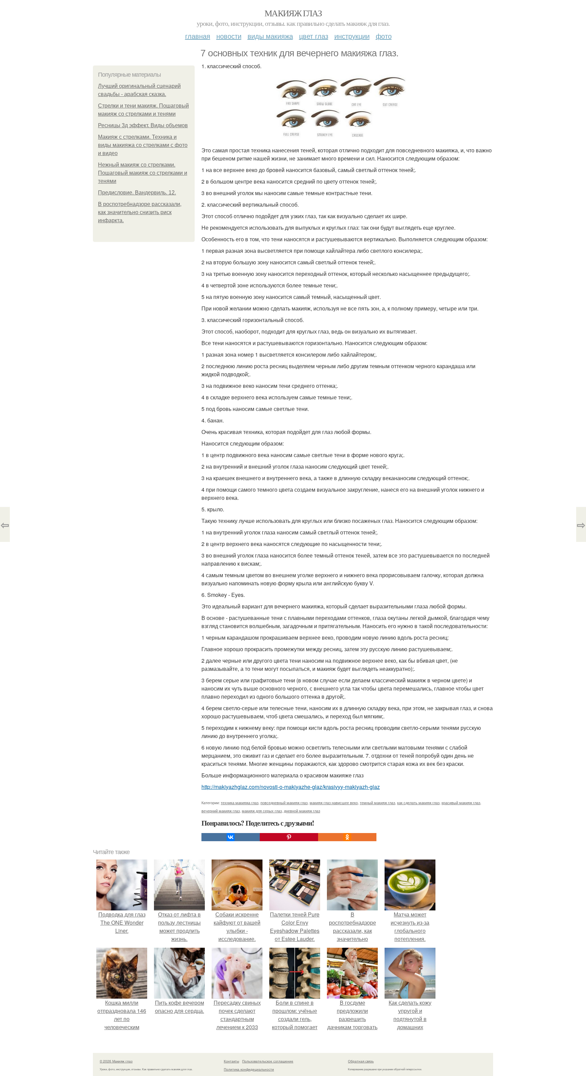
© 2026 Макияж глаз (116, 1061)
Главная (197, 36)
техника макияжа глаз (239, 802)
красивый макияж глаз (461, 802)
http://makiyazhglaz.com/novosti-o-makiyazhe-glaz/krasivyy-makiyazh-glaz (290, 787)
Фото (384, 36)
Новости (228, 36)
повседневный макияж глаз (284, 802)
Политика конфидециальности (249, 1069)
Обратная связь (361, 1061)
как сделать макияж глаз (418, 802)
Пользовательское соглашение (267, 1061)
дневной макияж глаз (302, 810)
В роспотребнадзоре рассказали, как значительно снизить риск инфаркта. (139, 212)
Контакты (231, 1061)
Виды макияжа (270, 36)
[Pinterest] (289, 837)
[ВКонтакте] (230, 837)
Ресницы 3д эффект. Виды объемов (143, 125)
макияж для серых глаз (262, 810)
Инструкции (352, 36)
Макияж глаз (293, 13)
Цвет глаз (313, 36)
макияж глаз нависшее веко (334, 802)
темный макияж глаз (377, 802)
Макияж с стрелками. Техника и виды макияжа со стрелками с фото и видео (143, 145)
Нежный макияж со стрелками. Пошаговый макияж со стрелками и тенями (142, 173)
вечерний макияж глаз (220, 810)
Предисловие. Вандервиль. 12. (137, 192)
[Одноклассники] (347, 837)
